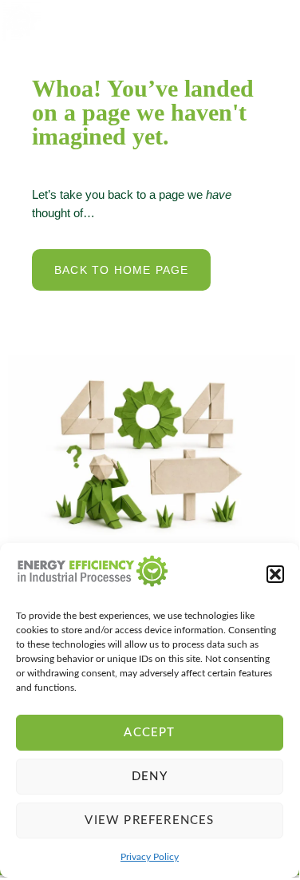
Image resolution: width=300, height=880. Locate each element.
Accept (149, 733)
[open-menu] (273, 21)
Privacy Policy (149, 857)
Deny (150, 777)
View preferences (149, 820)
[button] (275, 574)
